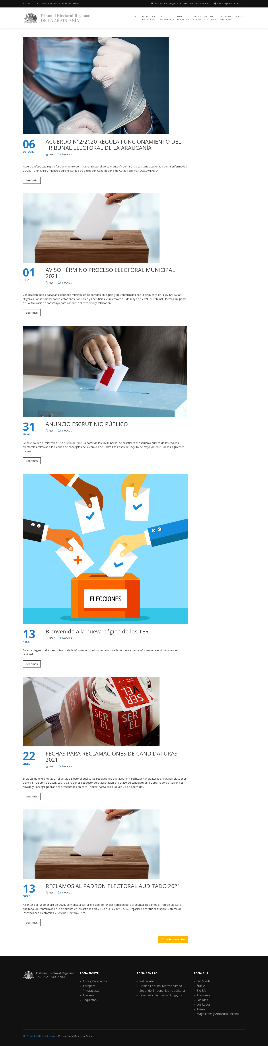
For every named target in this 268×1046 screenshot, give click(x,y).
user (52, 154)
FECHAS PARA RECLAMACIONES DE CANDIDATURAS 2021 (111, 756)
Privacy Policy (65, 1036)
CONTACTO (240, 16)
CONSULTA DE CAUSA (196, 18)
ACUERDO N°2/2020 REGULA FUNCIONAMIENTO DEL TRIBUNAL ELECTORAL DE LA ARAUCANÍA (113, 144)
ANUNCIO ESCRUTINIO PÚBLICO (87, 424)
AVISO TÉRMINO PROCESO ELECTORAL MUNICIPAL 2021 (110, 273)
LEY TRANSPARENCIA (166, 18)
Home (136, 16)
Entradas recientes (173, 939)
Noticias (67, 154)
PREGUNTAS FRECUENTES (226, 18)
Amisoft (90, 1036)
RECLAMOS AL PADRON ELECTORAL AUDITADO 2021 (113, 886)
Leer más (32, 180)
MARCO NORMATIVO (183, 18)
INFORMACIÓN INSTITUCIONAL (149, 18)
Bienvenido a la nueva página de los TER (97, 631)
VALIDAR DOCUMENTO (210, 18)
